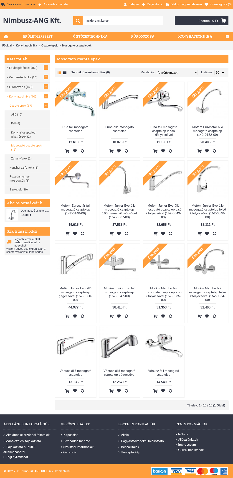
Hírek (49, 471)
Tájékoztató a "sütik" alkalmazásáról (19, 449)
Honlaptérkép (130, 452)
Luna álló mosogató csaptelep (119, 129)
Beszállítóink (130, 447)
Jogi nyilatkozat (17, 457)
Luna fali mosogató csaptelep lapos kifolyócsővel (163, 130)
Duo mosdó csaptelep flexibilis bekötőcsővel (35, 210)
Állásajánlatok (188, 439)
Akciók (125, 435)
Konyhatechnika (26, 45)
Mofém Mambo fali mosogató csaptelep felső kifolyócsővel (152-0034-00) (207, 294)
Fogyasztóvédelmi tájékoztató (142, 440)
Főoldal (7, 45)
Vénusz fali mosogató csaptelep (163, 372)
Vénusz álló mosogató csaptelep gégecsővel (119, 372)
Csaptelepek (49, 45)
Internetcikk (63, 471)
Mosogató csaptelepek (76, 45)
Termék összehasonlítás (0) (90, 72)
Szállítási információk (78, 447)
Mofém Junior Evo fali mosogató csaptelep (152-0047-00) (119, 292)
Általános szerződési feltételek (28, 435)
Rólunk (183, 434)
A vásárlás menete (76, 440)
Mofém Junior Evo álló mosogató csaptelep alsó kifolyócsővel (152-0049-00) (164, 211)
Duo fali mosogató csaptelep (75, 129)
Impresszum (187, 444)
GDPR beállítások (191, 450)
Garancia (69, 452)
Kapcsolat (70, 435)
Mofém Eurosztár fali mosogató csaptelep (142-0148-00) (75, 209)
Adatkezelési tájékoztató (23, 440)
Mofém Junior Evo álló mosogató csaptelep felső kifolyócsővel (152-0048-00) (207, 211)
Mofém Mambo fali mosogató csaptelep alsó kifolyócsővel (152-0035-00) (164, 294)
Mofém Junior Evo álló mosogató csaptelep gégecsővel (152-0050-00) (75, 294)
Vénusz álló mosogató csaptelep (75, 372)
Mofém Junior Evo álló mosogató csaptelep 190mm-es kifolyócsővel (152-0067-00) (119, 211)
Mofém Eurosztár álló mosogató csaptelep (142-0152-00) (207, 130)
